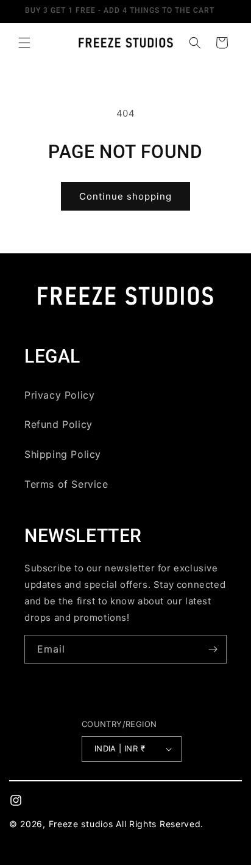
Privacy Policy (59, 395)
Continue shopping (125, 196)
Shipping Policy (62, 454)
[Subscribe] (212, 649)
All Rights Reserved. (159, 824)
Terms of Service (66, 484)
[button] (24, 42)
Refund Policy (58, 424)
